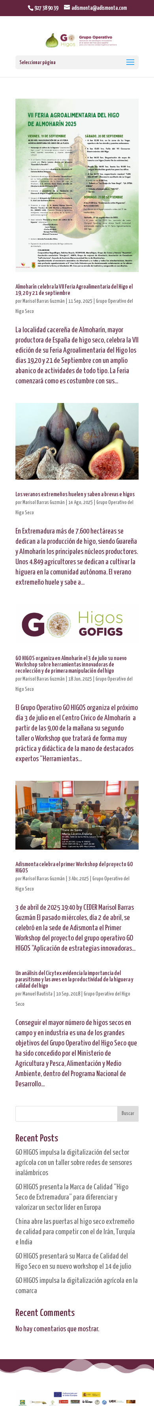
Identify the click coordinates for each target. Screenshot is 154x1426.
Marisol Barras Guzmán (44, 301)
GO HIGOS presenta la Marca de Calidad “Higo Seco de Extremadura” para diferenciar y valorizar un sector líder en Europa (71, 1197)
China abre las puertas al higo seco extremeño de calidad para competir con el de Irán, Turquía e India (75, 1232)
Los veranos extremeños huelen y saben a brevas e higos (75, 494)
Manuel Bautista (38, 994)
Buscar (128, 1113)
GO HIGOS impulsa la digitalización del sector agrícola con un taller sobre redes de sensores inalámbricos (73, 1163)
